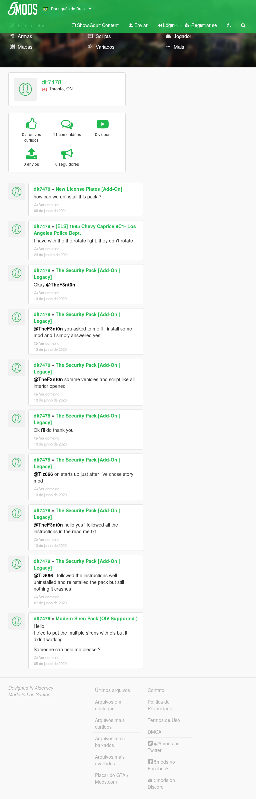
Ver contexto (49, 204)
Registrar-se (203, 25)
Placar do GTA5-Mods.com (112, 778)
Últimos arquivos (112, 690)
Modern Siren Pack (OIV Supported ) (97, 618)
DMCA (154, 731)
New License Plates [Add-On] (89, 188)
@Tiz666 (43, 474)
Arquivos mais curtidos (110, 723)
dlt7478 (51, 81)
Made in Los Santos (29, 694)
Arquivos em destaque (108, 705)
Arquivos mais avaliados (110, 760)
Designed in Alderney (30, 687)
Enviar (140, 25)
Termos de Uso (164, 720)
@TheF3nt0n (60, 284)
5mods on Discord (161, 783)
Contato (156, 690)
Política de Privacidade (160, 705)
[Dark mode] (229, 25)
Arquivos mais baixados (110, 741)
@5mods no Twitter (164, 746)
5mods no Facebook (161, 765)
